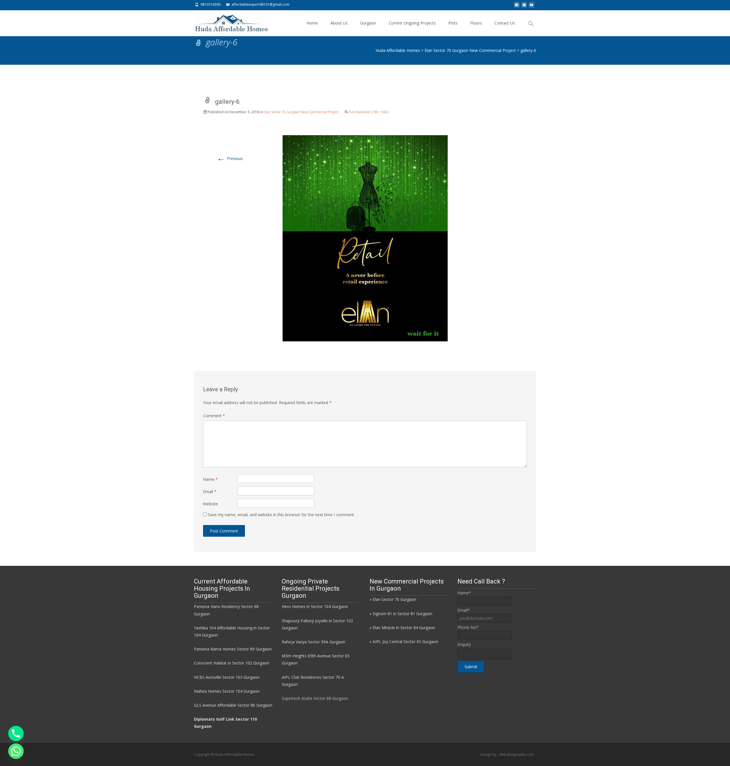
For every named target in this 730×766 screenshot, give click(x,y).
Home (312, 23)
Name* (464, 592)
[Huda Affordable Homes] (227, 21)
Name (210, 479)
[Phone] (16, 733)
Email (209, 491)
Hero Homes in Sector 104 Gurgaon (315, 606)
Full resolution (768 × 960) (368, 112)
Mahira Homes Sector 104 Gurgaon (226, 691)
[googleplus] (524, 6)
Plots (453, 23)
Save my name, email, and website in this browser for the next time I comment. (281, 514)
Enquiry (464, 644)
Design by (488, 754)
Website (210, 503)
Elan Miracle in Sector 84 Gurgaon (404, 627)
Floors (476, 23)
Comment (214, 415)
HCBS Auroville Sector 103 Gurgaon (226, 677)
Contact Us (504, 23)
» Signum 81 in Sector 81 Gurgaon (401, 613)
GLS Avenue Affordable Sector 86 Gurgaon (233, 705)
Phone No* (467, 627)
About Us (339, 23)
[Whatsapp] (16, 751)
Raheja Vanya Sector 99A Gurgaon (313, 642)
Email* (463, 610)
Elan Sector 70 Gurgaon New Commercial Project (301, 112)
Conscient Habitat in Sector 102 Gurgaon (231, 663)
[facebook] (517, 6)
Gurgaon (368, 23)
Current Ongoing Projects (412, 23)
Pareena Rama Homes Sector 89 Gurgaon (233, 649)
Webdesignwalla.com (516, 754)
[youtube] (531, 6)
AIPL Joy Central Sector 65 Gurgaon (405, 641)
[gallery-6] (365, 237)
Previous (230, 158)
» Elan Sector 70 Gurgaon (393, 599)
